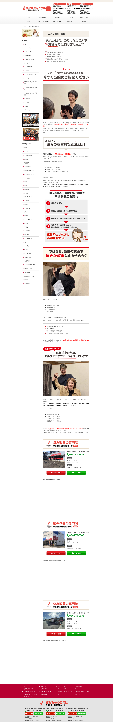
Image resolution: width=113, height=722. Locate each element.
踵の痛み (26, 223)
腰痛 (25, 181)
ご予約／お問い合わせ (43, 21)
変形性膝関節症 (28, 238)
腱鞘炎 (26, 204)
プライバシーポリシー (30, 110)
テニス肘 (26, 234)
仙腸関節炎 (27, 261)
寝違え (26, 249)
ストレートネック (29, 219)
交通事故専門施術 (56, 21)
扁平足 (26, 242)
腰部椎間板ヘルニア (29, 174)
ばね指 (26, 212)
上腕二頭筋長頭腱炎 (29, 264)
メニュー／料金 (56, 17)
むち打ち (26, 246)
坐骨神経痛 (27, 208)
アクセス (29, 21)
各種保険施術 (42, 17)
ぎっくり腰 (27, 178)
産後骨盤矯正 (27, 166)
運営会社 (26, 106)
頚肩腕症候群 (27, 257)
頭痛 (25, 148)
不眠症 (26, 227)
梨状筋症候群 (27, 253)
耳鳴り (26, 159)
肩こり (26, 193)
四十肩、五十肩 (28, 197)
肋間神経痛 (27, 272)
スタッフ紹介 (27, 48)
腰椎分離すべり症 (29, 276)
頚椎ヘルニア (27, 189)
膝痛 (25, 185)
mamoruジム (70, 21)
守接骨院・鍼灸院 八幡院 (30, 88)
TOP (29, 17)
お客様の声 (70, 17)
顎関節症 (26, 163)
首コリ (26, 215)
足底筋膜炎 (27, 230)
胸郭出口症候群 (28, 268)
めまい (26, 151)
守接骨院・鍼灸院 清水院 (30, 94)
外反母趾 (26, 200)
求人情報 (84, 21)
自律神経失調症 (28, 155)
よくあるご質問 (84, 17)
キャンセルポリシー (29, 78)
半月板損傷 (27, 283)
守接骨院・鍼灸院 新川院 (30, 82)
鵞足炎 (26, 279)
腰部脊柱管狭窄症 (29, 170)
